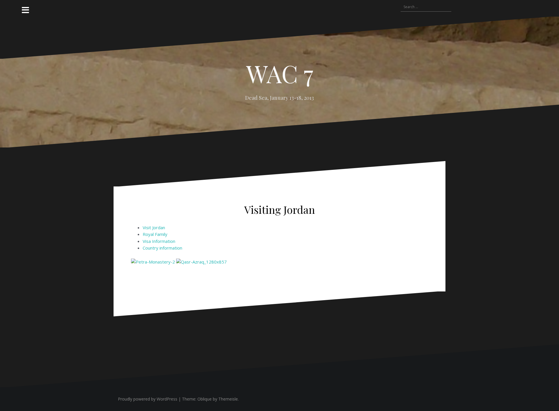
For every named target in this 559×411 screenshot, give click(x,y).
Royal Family (155, 234)
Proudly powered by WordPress (147, 399)
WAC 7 (279, 73)
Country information (162, 248)
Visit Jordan (154, 227)
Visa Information (159, 241)
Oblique (204, 399)
